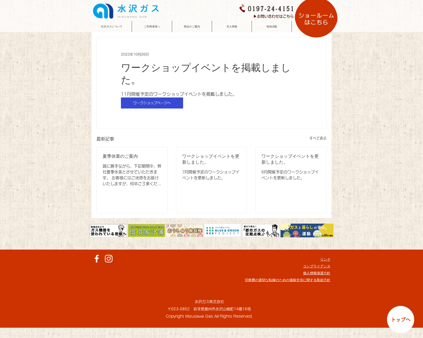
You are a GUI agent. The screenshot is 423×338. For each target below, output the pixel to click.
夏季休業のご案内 (120, 156)
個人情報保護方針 (316, 273)
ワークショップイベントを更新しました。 (210, 159)
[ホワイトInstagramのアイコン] (109, 259)
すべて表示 (318, 138)
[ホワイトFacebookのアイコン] (97, 259)
